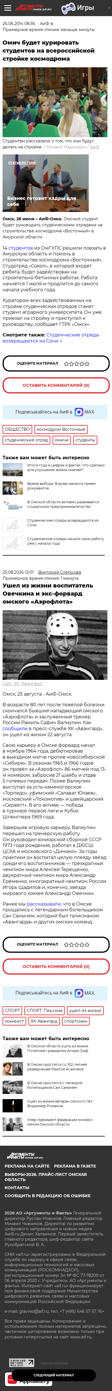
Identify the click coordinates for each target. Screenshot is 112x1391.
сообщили (15, 728)
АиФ (94, 147)
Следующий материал (54, 1375)
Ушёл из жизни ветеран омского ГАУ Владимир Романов (60, 1103)
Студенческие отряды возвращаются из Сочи (51, 338)
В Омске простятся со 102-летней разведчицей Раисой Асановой (57, 1066)
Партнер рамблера (54, 1363)
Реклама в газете (75, 1166)
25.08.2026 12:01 (18, 572)
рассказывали (44, 904)
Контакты (17, 1187)
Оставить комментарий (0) (56, 385)
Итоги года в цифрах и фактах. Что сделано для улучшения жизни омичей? (66, 467)
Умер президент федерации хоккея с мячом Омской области (60, 1122)
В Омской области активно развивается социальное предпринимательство (63, 504)
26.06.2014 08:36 (19, 23)
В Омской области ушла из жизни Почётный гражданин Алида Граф (57, 1048)
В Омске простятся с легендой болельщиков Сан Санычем (54, 1085)
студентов (21, 248)
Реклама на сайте (27, 1166)
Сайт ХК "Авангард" (23, 683)
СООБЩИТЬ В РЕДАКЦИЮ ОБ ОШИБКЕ (47, 1195)
